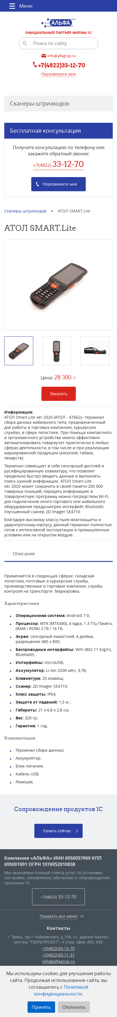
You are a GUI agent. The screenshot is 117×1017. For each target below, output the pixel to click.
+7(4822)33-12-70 (58, 948)
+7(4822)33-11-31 (58, 955)
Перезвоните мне (58, 74)
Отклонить (73, 1007)
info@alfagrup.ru (58, 961)
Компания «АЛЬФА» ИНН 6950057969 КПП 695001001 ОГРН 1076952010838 (53, 861)
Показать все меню (59, 916)
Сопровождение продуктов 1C (58, 808)
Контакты (58, 928)
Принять (41, 1007)
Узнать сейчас (57, 830)
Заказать (58, 393)
